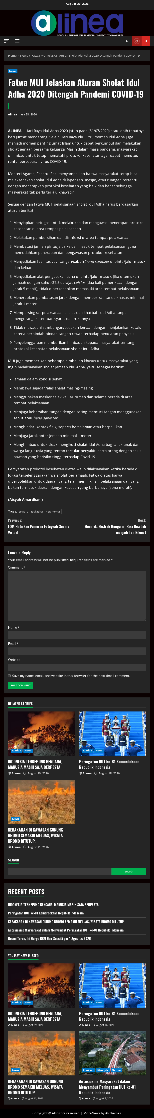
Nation (16, 750)
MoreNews (91, 1113)
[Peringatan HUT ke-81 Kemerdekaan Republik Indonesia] (112, 733)
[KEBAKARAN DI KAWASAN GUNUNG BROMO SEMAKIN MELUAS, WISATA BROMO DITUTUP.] (41, 802)
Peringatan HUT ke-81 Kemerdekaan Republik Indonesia (109, 764)
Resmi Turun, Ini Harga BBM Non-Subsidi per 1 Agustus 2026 (49, 938)
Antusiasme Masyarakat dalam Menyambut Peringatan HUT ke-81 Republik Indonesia (66, 930)
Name (14, 627)
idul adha (37, 511)
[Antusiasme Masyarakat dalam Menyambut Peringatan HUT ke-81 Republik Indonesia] (112, 1053)
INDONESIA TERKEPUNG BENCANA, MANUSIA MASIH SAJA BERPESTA (35, 764)
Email (13, 643)
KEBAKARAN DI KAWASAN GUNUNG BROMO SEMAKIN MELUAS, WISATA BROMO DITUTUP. (35, 835)
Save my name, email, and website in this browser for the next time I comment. (71, 676)
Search (13, 860)
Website (14, 659)
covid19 (23, 511)
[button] (6, 41)
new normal (53, 511)
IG (146, 41)
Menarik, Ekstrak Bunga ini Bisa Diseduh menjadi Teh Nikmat (115, 526)
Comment (16, 567)
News (12, 71)
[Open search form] (127, 41)
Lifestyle (102, 1070)
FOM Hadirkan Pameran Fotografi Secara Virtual (39, 526)
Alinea (12, 114)
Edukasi (88, 1070)
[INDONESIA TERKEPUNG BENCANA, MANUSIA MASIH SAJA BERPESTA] (41, 733)
